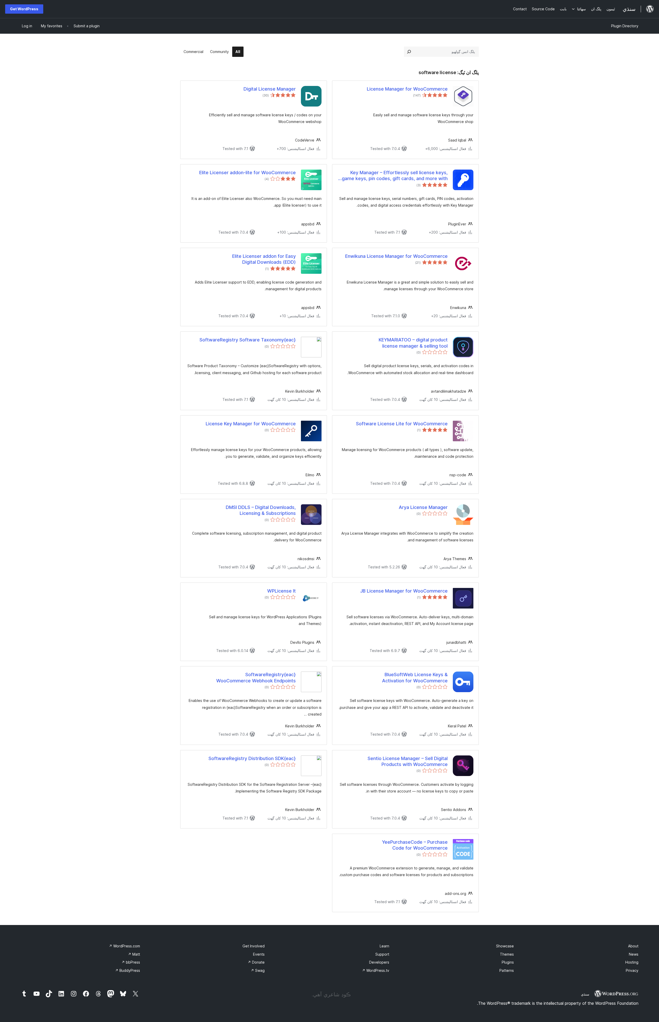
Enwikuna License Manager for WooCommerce (396, 256)
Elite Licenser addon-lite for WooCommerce (247, 172)
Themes (507, 954)
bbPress (131, 962)
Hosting (631, 962)
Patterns (506, 970)
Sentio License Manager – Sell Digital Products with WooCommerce (408, 761)
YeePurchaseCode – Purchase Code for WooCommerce (415, 845)
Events (259, 954)
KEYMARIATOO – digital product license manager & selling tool (413, 342)
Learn (384, 946)
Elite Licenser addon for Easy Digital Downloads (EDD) (264, 259)
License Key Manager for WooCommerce (251, 423)
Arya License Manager (423, 507)
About (633, 946)
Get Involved (253, 946)
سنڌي (585, 994)
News (633, 954)
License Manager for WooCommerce (407, 89)
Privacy (632, 970)
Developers (379, 962)
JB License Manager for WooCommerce (404, 591)
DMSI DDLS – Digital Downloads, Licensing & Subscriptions (261, 510)
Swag (258, 970)
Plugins (508, 962)
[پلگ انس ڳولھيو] (409, 52)
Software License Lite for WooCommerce (402, 423)
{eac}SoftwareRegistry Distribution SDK (252, 758)
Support (382, 954)
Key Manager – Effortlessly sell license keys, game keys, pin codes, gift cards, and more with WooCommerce (395, 176)
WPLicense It (281, 591)
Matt (134, 954)
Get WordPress (24, 9)
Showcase (505, 946)
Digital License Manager (270, 89)
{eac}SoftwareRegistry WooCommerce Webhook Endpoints (256, 677)
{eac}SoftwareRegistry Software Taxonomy (248, 339)
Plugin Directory (624, 26)
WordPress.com (124, 946)
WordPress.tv (375, 970)
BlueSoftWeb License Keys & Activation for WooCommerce (415, 677)
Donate (256, 962)
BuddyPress (127, 970)
